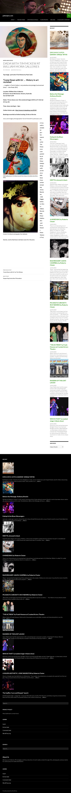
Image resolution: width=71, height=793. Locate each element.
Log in (4, 724)
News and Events (8, 60)
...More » (39, 481)
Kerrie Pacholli (17, 70)
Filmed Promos (44, 19)
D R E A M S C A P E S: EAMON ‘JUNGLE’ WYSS (19, 477)
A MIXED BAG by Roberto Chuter (14, 555)
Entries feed (6, 727)
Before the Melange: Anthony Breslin (15, 497)
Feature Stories (21, 19)
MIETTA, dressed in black (58, 180)
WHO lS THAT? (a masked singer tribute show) (18, 654)
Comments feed (7, 730)
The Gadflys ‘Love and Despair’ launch (15, 693)
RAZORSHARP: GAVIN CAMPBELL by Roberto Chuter (58, 263)
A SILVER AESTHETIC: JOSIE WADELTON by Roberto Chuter (23, 673)
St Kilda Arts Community (63, 19)
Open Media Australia (32, 19)
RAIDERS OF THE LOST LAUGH (13, 634)
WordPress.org (7, 733)
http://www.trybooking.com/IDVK (26, 110)
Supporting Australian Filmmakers (12, 277)
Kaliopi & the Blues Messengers (13, 516)
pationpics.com (8, 16)
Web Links (52, 19)
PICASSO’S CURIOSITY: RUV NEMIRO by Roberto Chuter (59, 305)
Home (12, 19)
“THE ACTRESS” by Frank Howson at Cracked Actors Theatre (59, 347)
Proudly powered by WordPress (10, 791)
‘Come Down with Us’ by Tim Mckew (13, 271)
